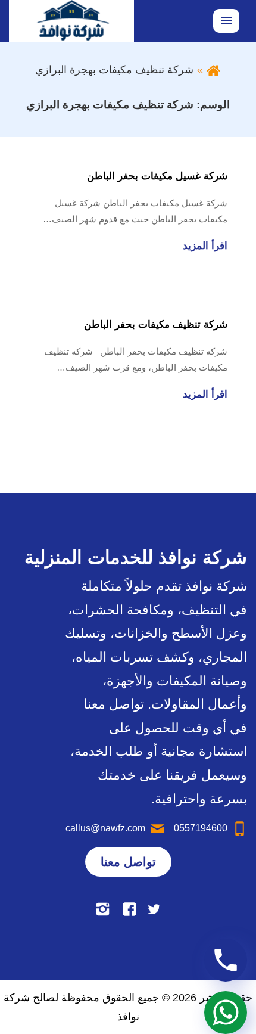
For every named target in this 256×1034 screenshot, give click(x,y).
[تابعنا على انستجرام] (102, 909)
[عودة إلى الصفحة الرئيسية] (213, 70)
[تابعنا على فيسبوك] (129, 909)
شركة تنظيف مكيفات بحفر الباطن (155, 324)
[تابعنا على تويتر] (153, 909)
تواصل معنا (128, 861)
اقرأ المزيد (205, 245)
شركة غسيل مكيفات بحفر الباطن (157, 176)
